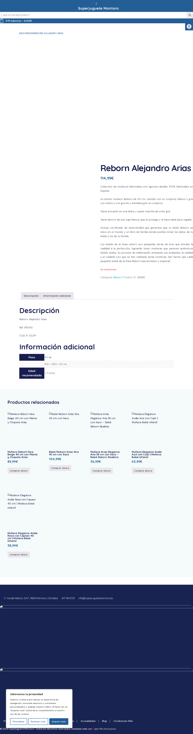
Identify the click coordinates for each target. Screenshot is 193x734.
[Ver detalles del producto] (31, 428)
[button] (14, 428)
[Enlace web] (96, 4)
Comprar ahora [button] (19, 470)
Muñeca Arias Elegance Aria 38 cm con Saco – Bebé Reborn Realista (105, 454)
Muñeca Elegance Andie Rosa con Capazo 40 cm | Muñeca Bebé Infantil (23, 537)
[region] (39, 708)
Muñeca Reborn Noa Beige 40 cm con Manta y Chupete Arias (22, 454)
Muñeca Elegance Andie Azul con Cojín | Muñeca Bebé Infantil (147, 454)
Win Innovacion (107, 728)
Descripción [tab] (31, 295)
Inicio (22, 33)
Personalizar (19, 721)
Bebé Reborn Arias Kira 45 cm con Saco (64, 453)
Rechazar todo (38, 721)
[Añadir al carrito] (23, 429)
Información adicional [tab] (57, 295)
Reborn (30, 33)
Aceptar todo (59, 721)
